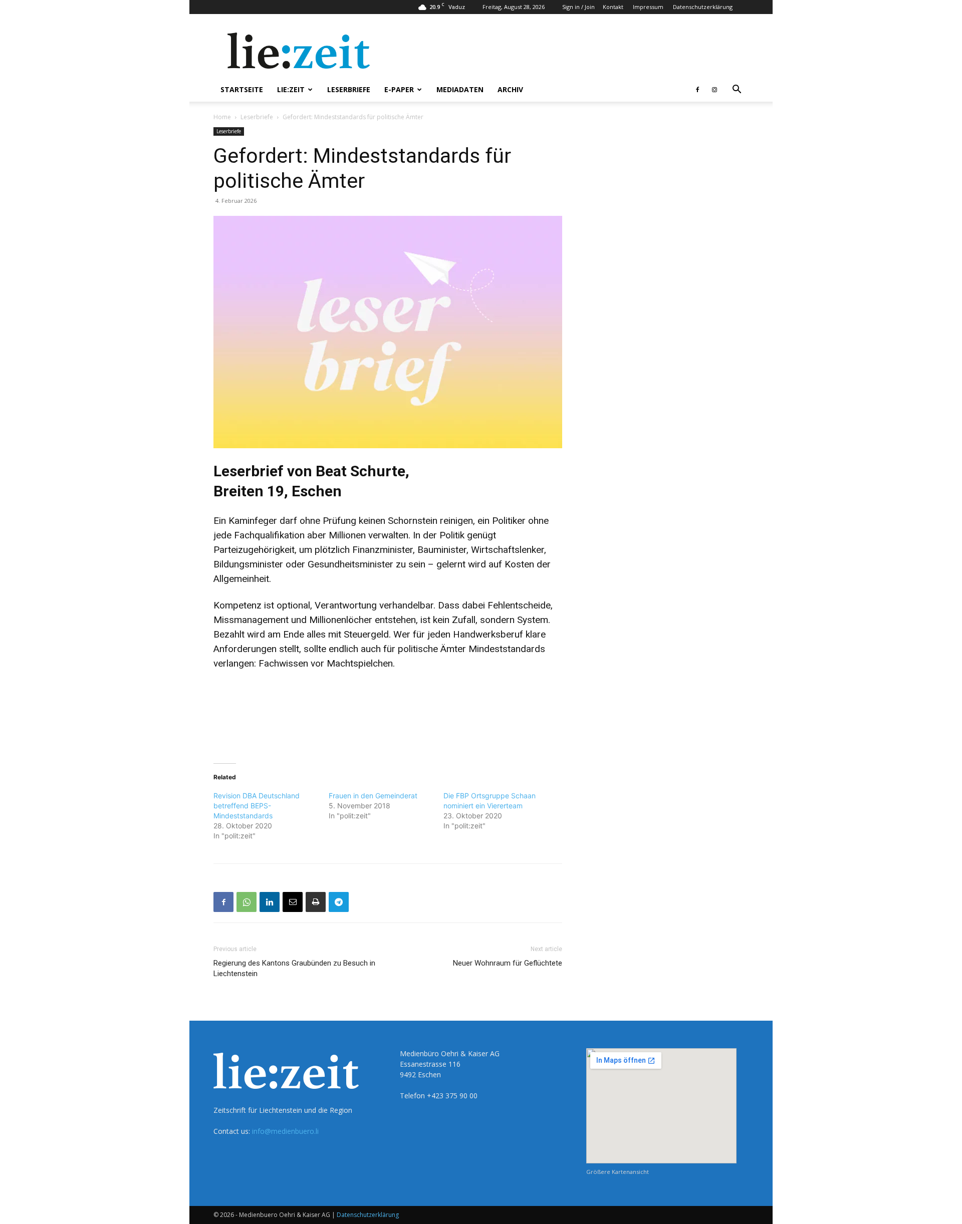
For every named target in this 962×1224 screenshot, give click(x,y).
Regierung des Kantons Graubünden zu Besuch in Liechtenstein (294, 968)
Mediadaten (460, 89)
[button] (737, 90)
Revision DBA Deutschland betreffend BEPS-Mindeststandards (256, 805)
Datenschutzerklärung (703, 7)
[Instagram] (714, 90)
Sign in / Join (578, 7)
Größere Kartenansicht (617, 1171)
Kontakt (613, 7)
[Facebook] (697, 90)
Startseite (241, 89)
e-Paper (399, 89)
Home (222, 117)
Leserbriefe (348, 89)
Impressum (648, 7)
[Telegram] (339, 902)
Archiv (510, 89)
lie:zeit (291, 89)
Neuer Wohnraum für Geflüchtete (507, 963)
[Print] (316, 902)
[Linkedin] (270, 902)
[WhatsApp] (246, 902)
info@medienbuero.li (285, 1131)
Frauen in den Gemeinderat (373, 795)
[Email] (293, 902)
